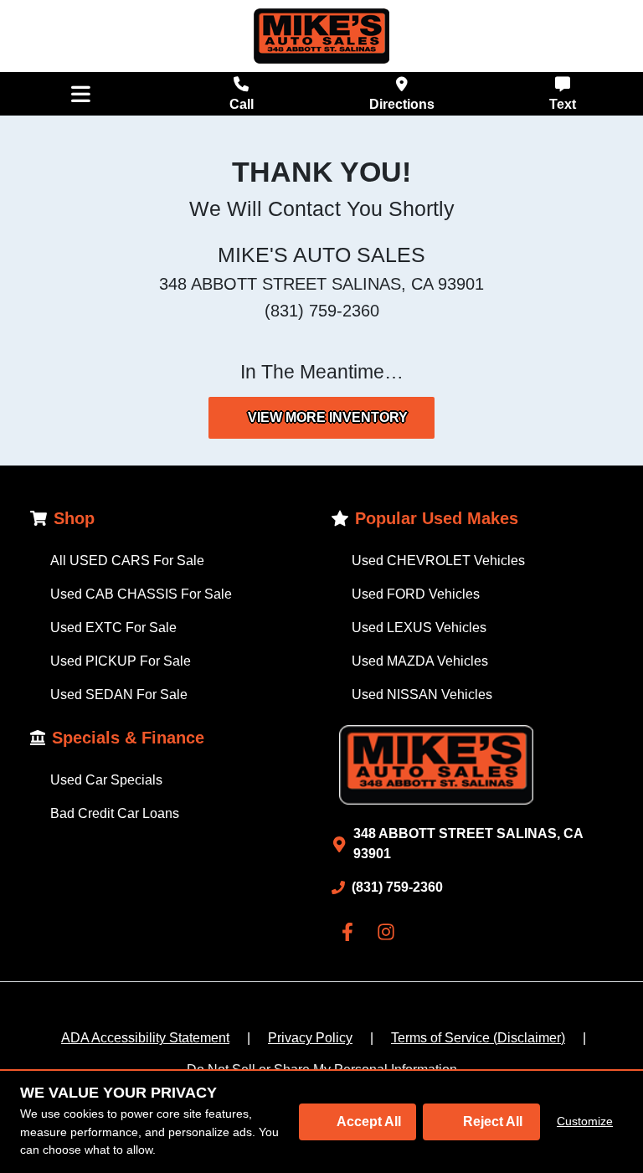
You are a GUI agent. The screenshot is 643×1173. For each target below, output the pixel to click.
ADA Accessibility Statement (145, 1038)
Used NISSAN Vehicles (422, 694)
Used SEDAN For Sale (119, 694)
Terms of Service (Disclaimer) (478, 1038)
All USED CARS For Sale (127, 560)
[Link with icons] (350, 932)
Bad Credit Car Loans (114, 813)
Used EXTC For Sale (113, 627)
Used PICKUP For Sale (120, 661)
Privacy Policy (310, 1038)
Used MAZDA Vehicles (420, 661)
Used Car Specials (106, 780)
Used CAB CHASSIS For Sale (141, 594)
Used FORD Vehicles (416, 594)
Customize (585, 1121)
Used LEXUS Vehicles (419, 627)
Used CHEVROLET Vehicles (438, 560)
